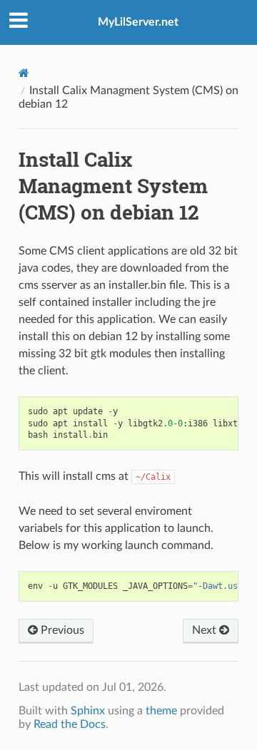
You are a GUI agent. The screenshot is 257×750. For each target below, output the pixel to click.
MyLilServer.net (138, 22)
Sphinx (88, 710)
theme (161, 710)
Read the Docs (70, 724)
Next (205, 630)
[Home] (24, 73)
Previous (61, 630)
